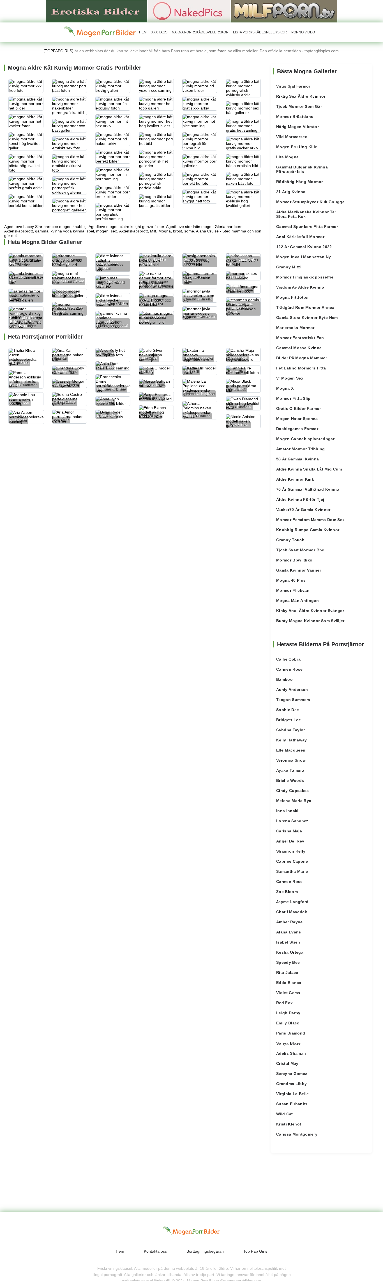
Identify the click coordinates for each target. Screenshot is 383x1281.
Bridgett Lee (288, 720)
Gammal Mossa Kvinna (299, 348)
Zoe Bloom (287, 891)
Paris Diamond (290, 1033)
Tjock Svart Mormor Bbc (300, 550)
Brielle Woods (290, 780)
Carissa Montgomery (296, 1134)
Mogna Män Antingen (297, 600)
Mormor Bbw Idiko (294, 560)
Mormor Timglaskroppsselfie (304, 277)
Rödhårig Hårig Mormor (299, 181)
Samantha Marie (292, 871)
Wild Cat (284, 1114)
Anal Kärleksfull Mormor (300, 236)
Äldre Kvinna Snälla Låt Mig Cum (309, 469)
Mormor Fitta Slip (293, 398)
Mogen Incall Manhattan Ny (303, 257)
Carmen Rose (289, 669)
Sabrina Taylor (290, 730)
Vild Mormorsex (291, 136)
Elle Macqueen (291, 750)
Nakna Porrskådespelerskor (200, 32)
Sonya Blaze (288, 1043)
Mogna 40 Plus (291, 580)
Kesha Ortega (289, 952)
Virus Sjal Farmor (293, 86)
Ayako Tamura (290, 770)
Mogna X (285, 388)
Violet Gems (288, 992)
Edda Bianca (288, 982)
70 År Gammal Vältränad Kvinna (307, 489)
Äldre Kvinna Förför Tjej (300, 499)
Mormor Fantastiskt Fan (300, 337)
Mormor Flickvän (293, 590)
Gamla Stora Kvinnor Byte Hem (307, 317)
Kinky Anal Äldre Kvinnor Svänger (310, 610)
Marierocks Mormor (295, 327)
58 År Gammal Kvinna (297, 459)
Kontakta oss (155, 1251)
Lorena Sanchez (292, 821)
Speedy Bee (288, 962)
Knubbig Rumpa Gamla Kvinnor (307, 530)
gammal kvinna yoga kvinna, (60, 231)
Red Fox (284, 1003)
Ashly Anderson (292, 689)
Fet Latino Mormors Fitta (301, 368)
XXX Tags (159, 32)
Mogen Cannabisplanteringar (305, 439)
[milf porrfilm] (284, 11)
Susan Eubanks (292, 1104)
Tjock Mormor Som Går (299, 106)
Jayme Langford (292, 901)
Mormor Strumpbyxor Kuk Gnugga (310, 202)
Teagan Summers (293, 699)
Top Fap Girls (255, 1251)
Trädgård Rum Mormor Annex (305, 307)
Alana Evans (288, 932)
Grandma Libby (291, 1083)
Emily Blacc (287, 1023)
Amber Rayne (289, 922)
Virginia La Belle (292, 1094)
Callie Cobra (288, 659)
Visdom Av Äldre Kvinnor (301, 287)
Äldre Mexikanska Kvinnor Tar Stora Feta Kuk (306, 214)
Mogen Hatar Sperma (297, 418)
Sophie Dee (287, 709)
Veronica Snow (291, 760)
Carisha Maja (289, 831)
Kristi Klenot (288, 1124)
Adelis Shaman (291, 1053)
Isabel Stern (288, 942)
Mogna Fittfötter (292, 297)
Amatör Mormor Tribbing (300, 449)
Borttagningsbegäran (205, 1251)
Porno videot (304, 32)
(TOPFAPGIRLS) (58, 51)
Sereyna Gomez (291, 1073)
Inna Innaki (287, 811)
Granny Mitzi (288, 267)
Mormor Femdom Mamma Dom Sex (310, 519)
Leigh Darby (288, 1013)
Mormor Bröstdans (294, 116)
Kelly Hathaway (291, 740)
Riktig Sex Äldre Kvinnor (300, 96)
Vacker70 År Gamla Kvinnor (303, 509)
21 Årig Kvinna (291, 191)
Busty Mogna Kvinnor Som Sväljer (310, 620)
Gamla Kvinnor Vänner (298, 570)
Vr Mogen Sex (289, 378)
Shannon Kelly (291, 851)
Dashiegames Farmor (297, 428)
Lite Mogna (287, 157)
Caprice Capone (292, 861)
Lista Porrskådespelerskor (260, 32)
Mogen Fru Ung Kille (296, 147)
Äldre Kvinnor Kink (295, 479)
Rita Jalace (287, 972)
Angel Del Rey (290, 841)
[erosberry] (100, 32)
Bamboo (284, 679)
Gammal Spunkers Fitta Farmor (307, 226)
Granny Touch (290, 540)
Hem (143, 32)
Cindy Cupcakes (292, 790)
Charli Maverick (291, 912)
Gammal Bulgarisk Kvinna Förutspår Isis (302, 169)
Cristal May (287, 1063)
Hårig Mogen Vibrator (297, 126)
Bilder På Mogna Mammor (301, 358)
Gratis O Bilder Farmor (298, 408)
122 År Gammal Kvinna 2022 (304, 247)
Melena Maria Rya (294, 800)
